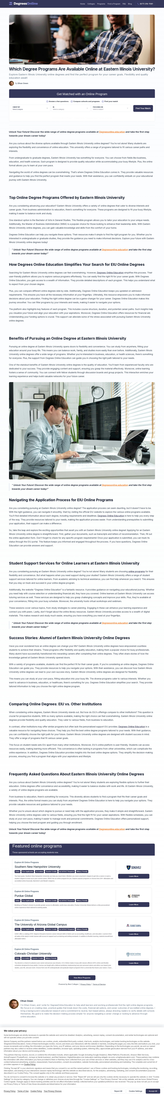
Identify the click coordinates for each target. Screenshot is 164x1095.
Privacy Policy (9, 1091)
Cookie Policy (29, 1064)
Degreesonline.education (112, 132)
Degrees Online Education (110, 272)
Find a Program (114, 4)
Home (82, 4)
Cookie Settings (135, 1091)
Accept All (153, 1091)
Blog (130, 4)
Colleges (91, 4)
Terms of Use (23, 1091)
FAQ (124, 4)
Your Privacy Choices (53, 1091)
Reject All (118, 1091)
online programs (136, 571)
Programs (101, 4)
